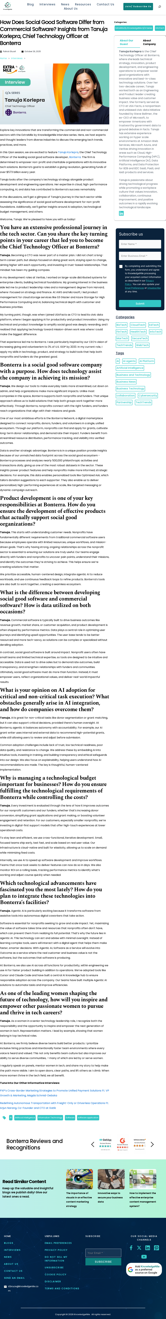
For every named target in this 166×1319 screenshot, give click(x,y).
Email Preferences (134, 287)
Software (70, 1117)
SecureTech (140, 338)
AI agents (129, 361)
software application (88, 1117)
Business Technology (130, 388)
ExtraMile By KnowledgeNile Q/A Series (133, 28)
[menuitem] (30, 4)
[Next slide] (152, 1144)
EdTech (154, 325)
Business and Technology (133, 375)
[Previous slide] (92, 1144)
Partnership (124, 402)
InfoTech (160, 28)
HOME (7, 1236)
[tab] (128, 42)
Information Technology (50, 1117)
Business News (126, 382)
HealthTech (138, 332)
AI (11, 1117)
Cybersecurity (148, 395)
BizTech (122, 325)
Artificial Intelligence (25, 1117)
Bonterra (75, 157)
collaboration (126, 395)
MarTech (122, 338)
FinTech (122, 332)
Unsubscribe (154, 287)
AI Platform (147, 361)
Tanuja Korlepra (68, 152)
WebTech (142, 345)
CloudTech (138, 325)
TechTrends (124, 345)
